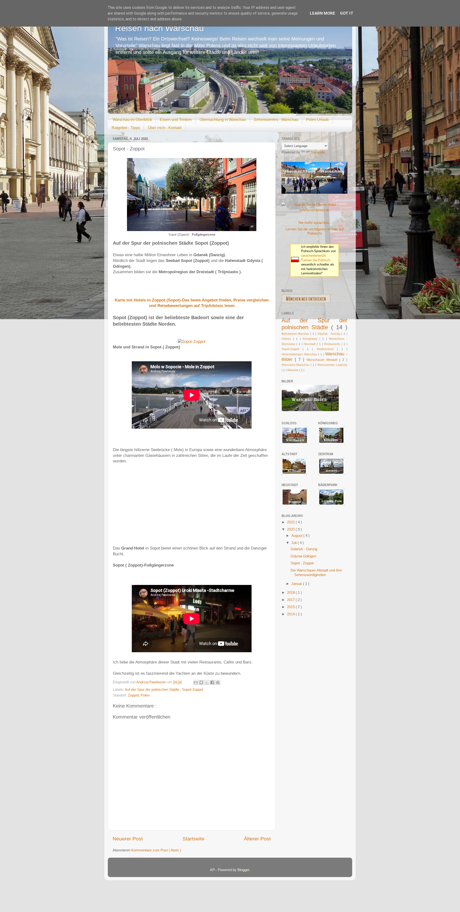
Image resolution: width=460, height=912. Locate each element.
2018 (291, 592)
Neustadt (310, 344)
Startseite (193, 839)
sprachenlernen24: (314, 255)
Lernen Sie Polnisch (316, 260)
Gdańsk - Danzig (329, 333)
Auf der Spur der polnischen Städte (152, 689)
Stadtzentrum (326, 349)
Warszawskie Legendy (332, 365)
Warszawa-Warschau (296, 365)
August (297, 535)
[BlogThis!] (201, 682)
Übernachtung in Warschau (223, 120)
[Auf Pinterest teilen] (217, 682)
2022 (291, 522)
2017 (291, 600)
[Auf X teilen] (206, 682)
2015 (291, 607)
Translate (318, 152)
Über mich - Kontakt (164, 128)
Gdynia (287, 338)
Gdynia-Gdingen (303, 556)
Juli (294, 543)
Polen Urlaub (317, 120)
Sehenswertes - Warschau (276, 120)
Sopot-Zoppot (192, 689)
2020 (291, 529)
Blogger (243, 870)
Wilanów (293, 370)
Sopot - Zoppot (302, 563)
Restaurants (332, 344)
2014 (291, 614)
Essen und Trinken (176, 120)
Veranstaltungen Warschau (300, 354)
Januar (297, 584)
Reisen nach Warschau (159, 28)
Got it (346, 13)
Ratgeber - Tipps (126, 128)
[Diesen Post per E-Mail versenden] (195, 682)
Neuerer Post (128, 839)
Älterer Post (257, 839)
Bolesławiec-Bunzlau (296, 333)
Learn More (322, 13)
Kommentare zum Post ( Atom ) (156, 850)
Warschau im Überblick (132, 120)
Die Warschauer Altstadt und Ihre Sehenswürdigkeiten (316, 572)
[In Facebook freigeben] (212, 682)
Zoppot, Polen (139, 695)
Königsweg (311, 338)
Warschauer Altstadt (322, 360)
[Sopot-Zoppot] (192, 341)
